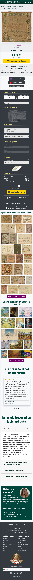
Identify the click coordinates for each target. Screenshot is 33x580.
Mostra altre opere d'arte (16, 360)
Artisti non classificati (18, 6)
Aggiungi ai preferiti (18, 83)
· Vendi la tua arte (22, 540)
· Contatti (5, 538)
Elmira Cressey (6, 8)
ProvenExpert (10, 401)
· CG (3, 542)
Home (2, 6)
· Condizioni (5, 540)
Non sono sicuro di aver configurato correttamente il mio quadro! (15, 477)
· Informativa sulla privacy (8, 544)
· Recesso (5, 546)
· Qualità (20, 542)
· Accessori (20, 548)
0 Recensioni (20, 86)
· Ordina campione (22, 550)
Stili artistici (8, 6)
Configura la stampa (18, 61)
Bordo (5, 101)
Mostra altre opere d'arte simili (16, 296)
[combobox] (16, 103)
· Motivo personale (22, 538)
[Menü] (2, 2)
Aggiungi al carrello (17, 192)
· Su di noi (5, 550)
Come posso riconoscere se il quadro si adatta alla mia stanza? (16, 463)
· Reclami (5, 548)
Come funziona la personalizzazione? (16, 429)
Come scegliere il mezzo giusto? (14, 471)
